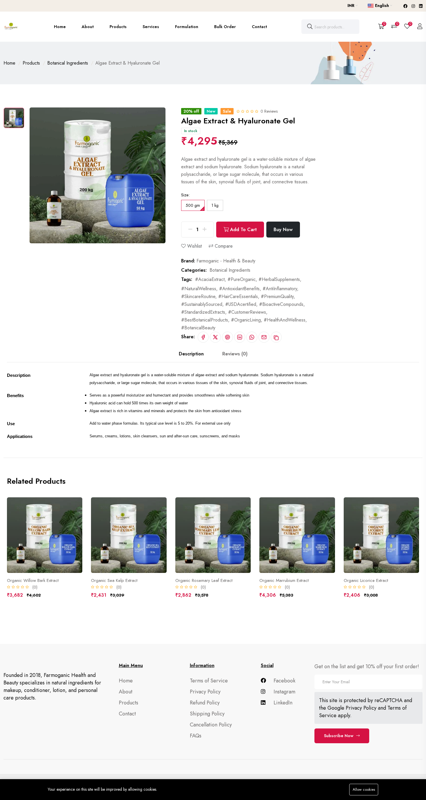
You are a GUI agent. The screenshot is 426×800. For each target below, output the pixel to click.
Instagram (283, 691)
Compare (223, 246)
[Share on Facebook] (203, 337)
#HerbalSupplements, (279, 279)
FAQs (195, 735)
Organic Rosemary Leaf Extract (203, 580)
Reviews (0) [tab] (234, 353)
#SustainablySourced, (202, 304)
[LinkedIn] (421, 6)
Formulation (186, 27)
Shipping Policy (207, 713)
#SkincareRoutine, (199, 296)
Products (118, 27)
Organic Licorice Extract (366, 580)
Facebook (283, 680)
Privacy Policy (205, 691)
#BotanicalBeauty (198, 327)
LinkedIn (282, 702)
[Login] (420, 26)
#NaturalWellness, (199, 288)
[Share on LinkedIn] (240, 337)
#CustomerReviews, (247, 312)
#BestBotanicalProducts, (205, 320)
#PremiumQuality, (278, 296)
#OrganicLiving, (246, 320)
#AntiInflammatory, (280, 288)
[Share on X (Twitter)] (215, 337)
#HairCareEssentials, (238, 296)
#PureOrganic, (242, 279)
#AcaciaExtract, (210, 279)
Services (151, 27)
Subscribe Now (338, 736)
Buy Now (283, 229)
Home (60, 27)
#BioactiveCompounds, (282, 304)
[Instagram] (414, 6)
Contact (259, 27)
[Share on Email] (264, 337)
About (88, 27)
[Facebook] (406, 6)
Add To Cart (243, 229)
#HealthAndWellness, (285, 320)
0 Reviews (269, 111)
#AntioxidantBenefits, (240, 288)
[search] (309, 26)
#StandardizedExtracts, (204, 312)
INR (351, 5)
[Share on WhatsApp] (252, 337)
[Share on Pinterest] (227, 337)
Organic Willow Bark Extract (33, 580)
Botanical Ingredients (67, 63)
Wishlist (194, 246)
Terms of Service (209, 680)
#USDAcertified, (241, 304)
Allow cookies (364, 789)
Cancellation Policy (211, 724)
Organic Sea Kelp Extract (114, 580)
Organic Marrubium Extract (284, 580)
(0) (34, 587)
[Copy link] (276, 337)
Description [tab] (191, 353)
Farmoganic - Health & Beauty (225, 260)
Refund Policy (205, 702)
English (382, 5)
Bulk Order (225, 27)
